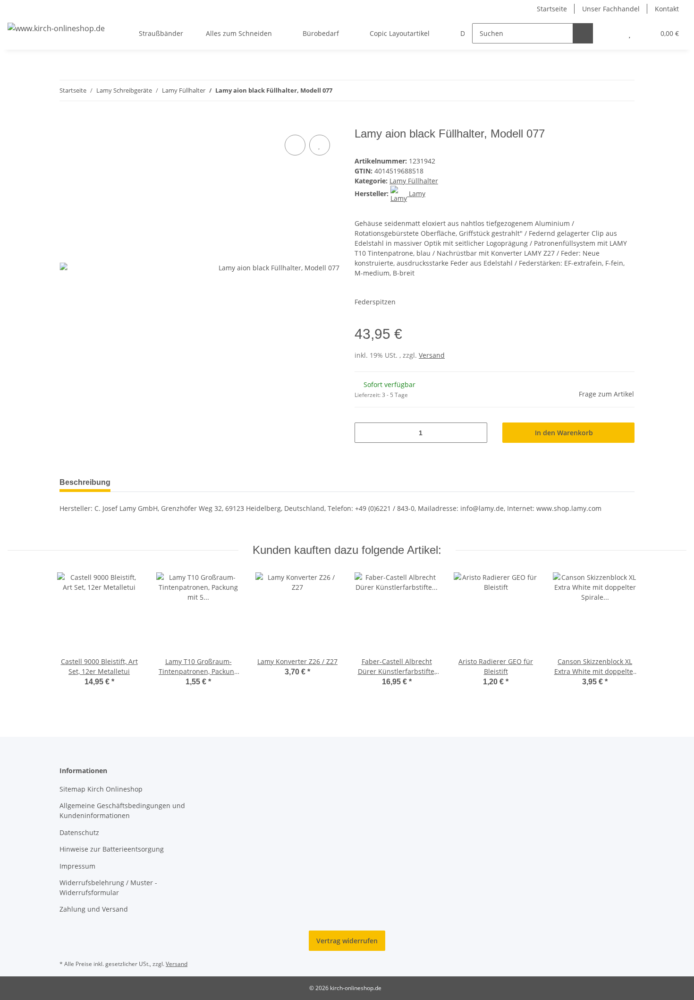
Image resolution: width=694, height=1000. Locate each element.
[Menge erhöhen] (476, 432)
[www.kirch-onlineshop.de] (56, 28)
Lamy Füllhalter (413, 180)
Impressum (77, 866)
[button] (611, 33)
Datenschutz (79, 832)
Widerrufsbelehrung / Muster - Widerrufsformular (108, 887)
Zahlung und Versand (93, 909)
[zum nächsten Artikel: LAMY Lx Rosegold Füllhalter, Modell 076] (624, 90)
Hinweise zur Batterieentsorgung (111, 849)
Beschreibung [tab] (84, 482)
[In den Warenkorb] (67, 122)
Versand (432, 355)
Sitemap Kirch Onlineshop (101, 788)
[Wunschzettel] (629, 33)
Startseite (552, 8)
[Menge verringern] (365, 432)
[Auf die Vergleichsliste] (295, 145)
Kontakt (667, 8)
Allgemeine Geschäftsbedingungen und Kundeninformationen (122, 810)
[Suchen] (583, 33)
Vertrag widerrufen (347, 940)
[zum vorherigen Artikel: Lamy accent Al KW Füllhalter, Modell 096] (604, 90)
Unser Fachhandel (611, 8)
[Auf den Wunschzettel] (319, 145)
